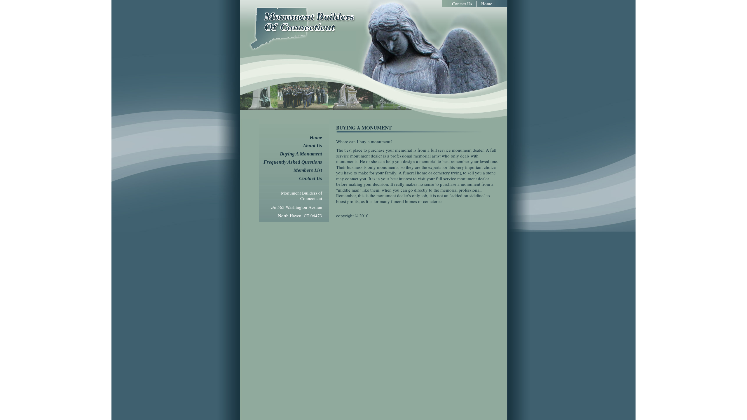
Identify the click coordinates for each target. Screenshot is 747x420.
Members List (308, 170)
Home (486, 3)
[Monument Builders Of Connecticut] (301, 49)
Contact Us (462, 3)
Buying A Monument (301, 154)
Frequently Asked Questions (292, 162)
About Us (312, 145)
